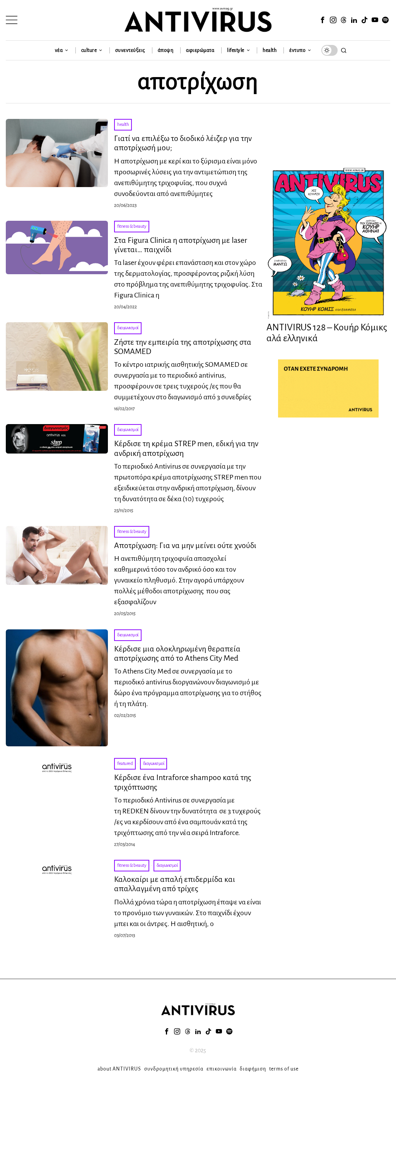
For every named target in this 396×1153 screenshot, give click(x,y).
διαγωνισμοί (127, 327)
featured (125, 763)
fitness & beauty (131, 226)
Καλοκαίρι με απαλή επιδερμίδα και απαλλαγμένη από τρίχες (174, 884)
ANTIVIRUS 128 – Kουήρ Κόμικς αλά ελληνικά (326, 333)
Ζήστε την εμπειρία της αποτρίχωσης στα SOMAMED (182, 347)
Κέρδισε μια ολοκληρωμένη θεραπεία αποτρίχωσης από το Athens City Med (177, 653)
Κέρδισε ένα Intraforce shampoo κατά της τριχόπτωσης (182, 782)
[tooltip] (323, 20)
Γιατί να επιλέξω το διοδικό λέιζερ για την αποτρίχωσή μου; (183, 143)
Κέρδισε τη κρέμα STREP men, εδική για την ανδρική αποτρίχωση (186, 448)
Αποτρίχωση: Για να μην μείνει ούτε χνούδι (185, 545)
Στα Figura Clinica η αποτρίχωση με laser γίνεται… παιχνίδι (180, 245)
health (123, 124)
